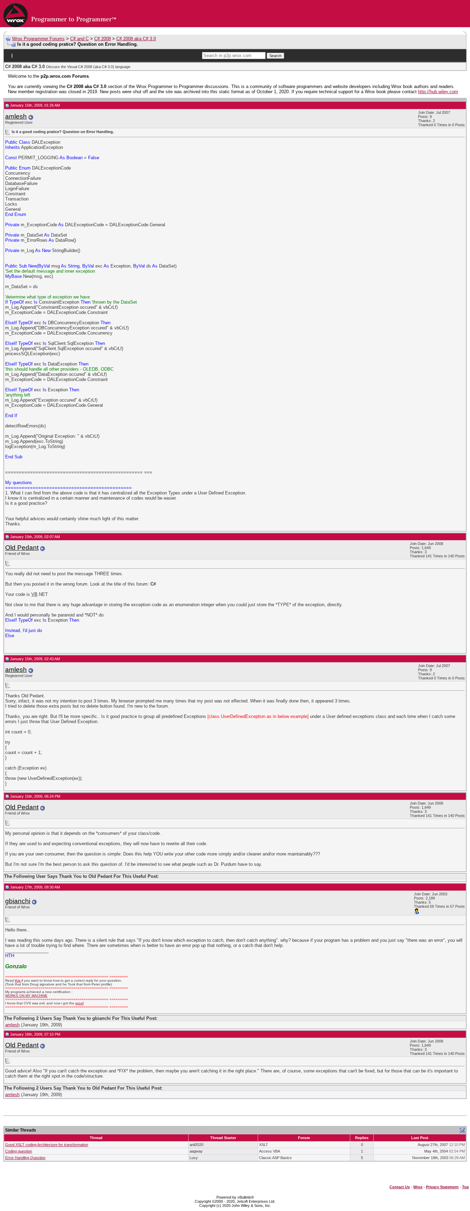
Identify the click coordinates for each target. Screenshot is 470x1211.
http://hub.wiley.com (438, 91)
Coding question (18, 1151)
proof (79, 1003)
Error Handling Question (25, 1158)
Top (465, 1187)
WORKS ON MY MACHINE (26, 995)
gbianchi (17, 901)
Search (275, 56)
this (18, 980)
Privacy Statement (442, 1187)
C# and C (79, 38)
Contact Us (399, 1187)
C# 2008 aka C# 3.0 (136, 38)
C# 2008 (102, 38)
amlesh (16, 116)
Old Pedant (22, 547)
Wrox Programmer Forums (38, 38)
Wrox (418, 1187)
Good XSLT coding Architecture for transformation (46, 1145)
